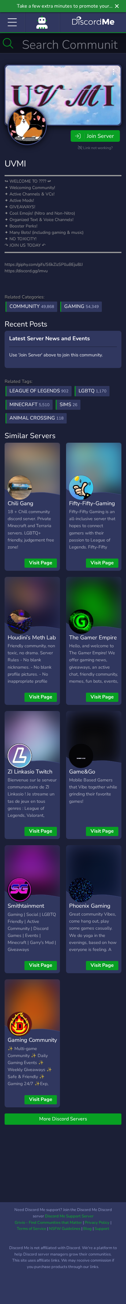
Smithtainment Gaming (26, 910)
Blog (87, 1228)
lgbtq (92, 391)
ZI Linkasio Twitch (30, 771)
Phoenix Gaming (89, 905)
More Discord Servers (63, 1119)
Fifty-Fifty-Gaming (92, 503)
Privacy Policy (97, 1222)
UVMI (15, 164)
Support (101, 1228)
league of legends (39, 391)
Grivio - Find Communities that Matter (48, 1222)
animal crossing (36, 418)
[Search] (8, 43)
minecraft (29, 404)
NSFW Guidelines (64, 1228)
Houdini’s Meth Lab (32, 637)
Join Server (100, 136)
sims (68, 404)
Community (31, 306)
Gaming (81, 306)
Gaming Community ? (32, 1044)
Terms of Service (31, 1228)
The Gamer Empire (93, 637)
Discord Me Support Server (69, 1216)
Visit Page (40, 562)
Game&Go (82, 771)
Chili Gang (20, 503)
